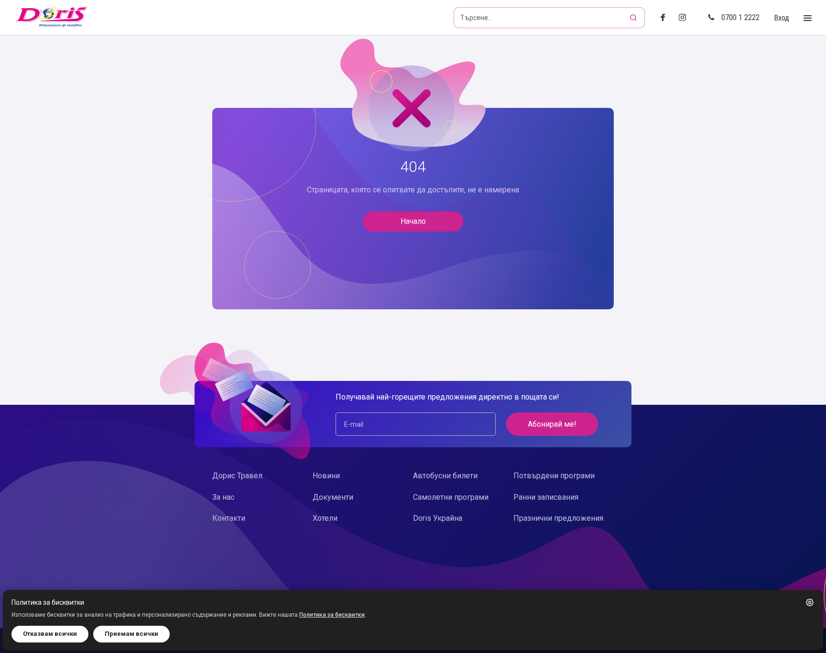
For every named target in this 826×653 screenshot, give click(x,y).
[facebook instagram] (686, 17)
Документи (333, 497)
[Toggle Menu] (808, 18)
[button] (810, 602)
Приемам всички (131, 633)
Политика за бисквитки (332, 614)
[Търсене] (634, 17)
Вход (781, 17)
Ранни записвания (545, 497)
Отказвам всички (50, 633)
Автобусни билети (445, 475)
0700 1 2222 (740, 17)
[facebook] (665, 17)
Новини (326, 475)
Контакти (228, 518)
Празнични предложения (558, 518)
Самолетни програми (451, 497)
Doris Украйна (437, 518)
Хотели (325, 518)
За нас (223, 497)
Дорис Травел (237, 475)
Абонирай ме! (552, 424)
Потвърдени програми (554, 475)
